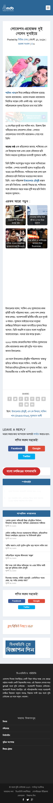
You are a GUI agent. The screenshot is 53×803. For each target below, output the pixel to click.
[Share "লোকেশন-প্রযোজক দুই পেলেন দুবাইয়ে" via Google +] (21, 399)
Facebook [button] (16, 448)
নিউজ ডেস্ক (23, 39)
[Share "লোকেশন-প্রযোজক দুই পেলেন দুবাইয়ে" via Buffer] (43, 399)
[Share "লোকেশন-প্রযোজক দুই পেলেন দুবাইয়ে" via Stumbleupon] (21, 404)
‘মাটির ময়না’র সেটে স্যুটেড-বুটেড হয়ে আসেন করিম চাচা (26, 545)
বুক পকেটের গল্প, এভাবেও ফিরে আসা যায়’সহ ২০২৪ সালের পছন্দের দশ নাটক (25, 499)
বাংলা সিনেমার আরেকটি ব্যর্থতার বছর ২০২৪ (24, 491)
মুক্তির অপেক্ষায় (8, 742)
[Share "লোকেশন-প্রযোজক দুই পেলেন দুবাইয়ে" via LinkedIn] (38, 399)
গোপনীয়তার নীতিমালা (40, 791)
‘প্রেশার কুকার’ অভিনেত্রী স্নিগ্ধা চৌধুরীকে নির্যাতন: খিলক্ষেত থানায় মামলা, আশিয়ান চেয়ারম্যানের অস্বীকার (25, 521)
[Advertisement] (27, 279)
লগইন (36, 434)
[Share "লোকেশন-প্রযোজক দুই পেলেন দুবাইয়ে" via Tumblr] (26, 399)
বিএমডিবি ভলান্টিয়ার (23, 791)
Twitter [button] (26, 456)
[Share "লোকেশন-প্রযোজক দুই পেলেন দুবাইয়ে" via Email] (26, 404)
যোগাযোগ (21, 795)
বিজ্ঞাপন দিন (31, 795)
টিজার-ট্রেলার (7, 749)
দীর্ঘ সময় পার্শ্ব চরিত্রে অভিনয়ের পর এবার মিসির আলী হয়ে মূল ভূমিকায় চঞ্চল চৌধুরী (25, 566)
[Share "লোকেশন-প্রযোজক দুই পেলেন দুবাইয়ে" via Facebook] (9, 399)
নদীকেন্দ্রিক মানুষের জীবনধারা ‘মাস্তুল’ (19, 555)
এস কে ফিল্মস (33, 411)
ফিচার (5, 721)
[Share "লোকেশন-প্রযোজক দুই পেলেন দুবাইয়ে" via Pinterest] (32, 399)
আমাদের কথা (8, 791)
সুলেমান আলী (36, 415)
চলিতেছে (6, 728)
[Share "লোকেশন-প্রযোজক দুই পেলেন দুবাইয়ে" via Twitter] (15, 399)
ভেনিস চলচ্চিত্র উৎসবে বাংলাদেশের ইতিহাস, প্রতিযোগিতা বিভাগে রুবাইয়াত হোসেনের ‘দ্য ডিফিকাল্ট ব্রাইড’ (26, 534)
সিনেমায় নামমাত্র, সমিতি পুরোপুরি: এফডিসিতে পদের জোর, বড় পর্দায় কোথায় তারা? (25, 579)
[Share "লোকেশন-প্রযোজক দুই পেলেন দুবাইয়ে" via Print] (32, 404)
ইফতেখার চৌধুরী (19, 411)
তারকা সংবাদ (24, 43)
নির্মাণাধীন (6, 735)
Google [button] (36, 448)
